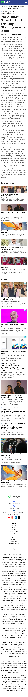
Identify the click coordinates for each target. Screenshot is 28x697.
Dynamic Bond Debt (15, 676)
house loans (23, 635)
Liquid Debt (14, 677)
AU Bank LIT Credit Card (12, 614)
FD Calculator (13, 562)
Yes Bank (24, 663)
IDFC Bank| (7, 670)
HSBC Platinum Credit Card (13, 619)
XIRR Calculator (18, 604)
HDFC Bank (5, 662)
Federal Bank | (23, 667)
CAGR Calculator (19, 582)
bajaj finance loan (17, 655)
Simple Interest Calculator (17, 566)
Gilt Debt (23, 676)
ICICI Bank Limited (15, 660)
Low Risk (14, 688)
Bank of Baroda (17, 663)
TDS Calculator (19, 571)
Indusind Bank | (15, 667)
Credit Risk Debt (6, 677)
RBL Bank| (17, 669)
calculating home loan (16, 632)
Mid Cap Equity (10, 683)
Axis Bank (7, 660)
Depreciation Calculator (8, 571)
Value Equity (15, 686)
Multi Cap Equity (15, 681)
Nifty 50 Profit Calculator (15, 602)
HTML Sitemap (14, 531)
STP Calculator (17, 611)
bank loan (15, 646)
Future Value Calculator (19, 595)
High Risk (21, 686)
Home (2, 6)
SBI (25, 662)
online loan (9, 646)
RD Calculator (21, 562)
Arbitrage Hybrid (6, 681)
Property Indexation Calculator (19, 607)
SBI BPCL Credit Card (11, 623)
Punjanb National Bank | (8, 669)
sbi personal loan (6, 655)
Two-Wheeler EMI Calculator (16, 570)
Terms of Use (14, 539)
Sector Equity (21, 685)
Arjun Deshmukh (16, 34)
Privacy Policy (14, 541)
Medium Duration (10, 690)
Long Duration (20, 688)
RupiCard (10, 618)
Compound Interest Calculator (11, 568)
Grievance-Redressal (14, 543)
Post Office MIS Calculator (15, 575)
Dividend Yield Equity (11, 685)
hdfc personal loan (16, 651)
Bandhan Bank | (20, 670)
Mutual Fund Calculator (19, 561)
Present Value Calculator (15, 598)
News (5, 6)
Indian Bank (24, 660)
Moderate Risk (7, 688)
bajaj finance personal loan (19, 653)
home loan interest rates (17, 628)
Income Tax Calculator (16, 557)
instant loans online (11, 649)
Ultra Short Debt (21, 677)
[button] (26, 2)
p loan (12, 644)
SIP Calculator (5, 562)
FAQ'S (14, 533)
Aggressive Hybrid (8, 679)
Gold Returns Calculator (10, 596)
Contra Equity (7, 686)
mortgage (7, 635)
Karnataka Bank (19, 672)
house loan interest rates (10, 637)
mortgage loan (15, 635)
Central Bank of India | (16, 665)
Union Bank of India (6, 663)
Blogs (14, 549)
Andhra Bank (20, 662)
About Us (14, 527)
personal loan (16, 642)
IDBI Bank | (13, 670)
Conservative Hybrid (19, 679)
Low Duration (19, 690)
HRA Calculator (17, 559)
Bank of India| (6, 665)
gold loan (8, 651)
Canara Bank (12, 662)
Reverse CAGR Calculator (8, 609)
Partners (14, 529)
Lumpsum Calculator (8, 564)
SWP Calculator (18, 564)
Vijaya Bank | (11, 672)
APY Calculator (16, 580)
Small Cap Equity (19, 683)
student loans (18, 644)
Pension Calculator (14, 573)
